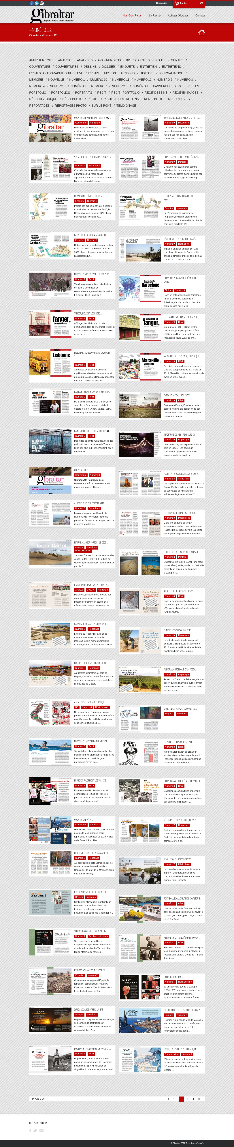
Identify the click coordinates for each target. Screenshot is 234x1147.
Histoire (148, 73)
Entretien (150, 66)
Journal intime (172, 73)
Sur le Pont (103, 105)
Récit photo (74, 99)
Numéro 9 (142, 86)
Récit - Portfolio (127, 92)
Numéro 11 (122, 79)
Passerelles (190, 86)
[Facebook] (31, 3)
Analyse (66, 60)
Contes (179, 60)
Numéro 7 (100, 86)
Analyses (86, 60)
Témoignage (126, 105)
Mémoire (37, 79)
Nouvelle (57, 79)
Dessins (92, 66)
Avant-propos (111, 60)
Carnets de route (152, 60)
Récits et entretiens (123, 99)
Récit (103, 92)
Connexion (161, 3)
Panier (183, 3)
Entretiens (173, 66)
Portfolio (39, 92)
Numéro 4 (38, 86)
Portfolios (62, 92)
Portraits (85, 92)
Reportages (41, 105)
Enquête (129, 66)
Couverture (41, 66)
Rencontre (155, 99)
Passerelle (164, 86)
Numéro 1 (78, 79)
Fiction (111, 73)
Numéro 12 (144, 79)
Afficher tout (42, 60)
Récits (95, 99)
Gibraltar (34, 35)
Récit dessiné (158, 92)
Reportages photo (72, 105)
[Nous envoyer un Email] (42, 3)
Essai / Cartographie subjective (57, 73)
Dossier (110, 66)
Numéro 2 (166, 79)
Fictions (129, 73)
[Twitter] (36, 3)
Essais (95, 73)
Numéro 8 (121, 86)
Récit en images (187, 92)
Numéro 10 (100, 79)
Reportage (179, 99)
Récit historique (45, 99)
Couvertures (68, 66)
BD (129, 60)
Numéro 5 (59, 86)
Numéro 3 (186, 79)
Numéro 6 (80, 86)
